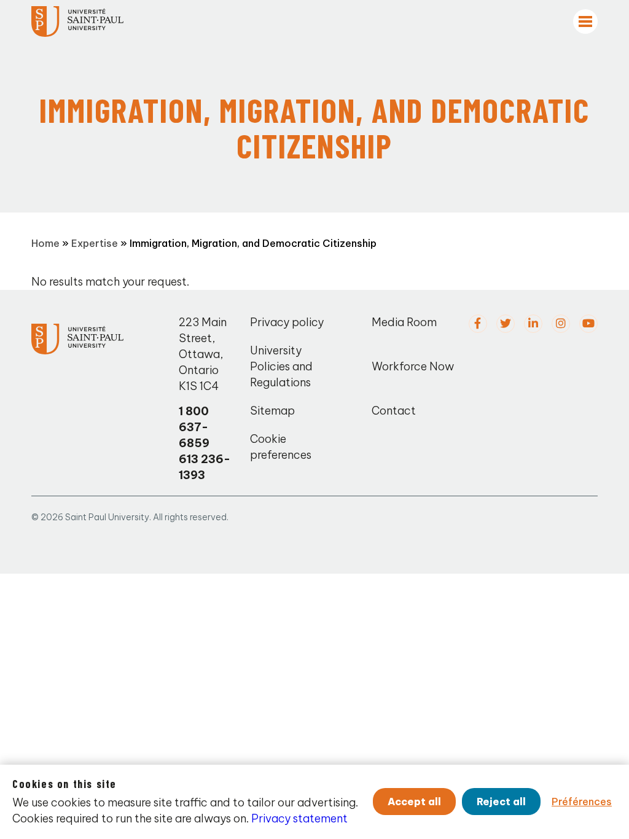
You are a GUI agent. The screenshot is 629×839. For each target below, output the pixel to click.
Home (45, 243)
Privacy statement (299, 818)
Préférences (582, 801)
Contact (394, 411)
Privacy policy (287, 322)
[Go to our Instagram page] (561, 323)
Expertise (94, 243)
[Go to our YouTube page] (588, 323)
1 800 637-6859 (194, 427)
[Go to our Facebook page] (478, 323)
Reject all (501, 801)
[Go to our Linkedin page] (533, 323)
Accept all (414, 801)
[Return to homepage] (77, 21)
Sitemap (272, 411)
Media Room (404, 322)
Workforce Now (413, 366)
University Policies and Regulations (281, 366)
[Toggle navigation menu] (585, 21)
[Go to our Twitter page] (505, 323)
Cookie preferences (280, 447)
